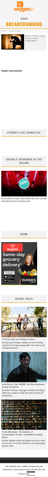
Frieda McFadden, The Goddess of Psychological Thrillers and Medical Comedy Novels (22, 434)
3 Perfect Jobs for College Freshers (18, 339)
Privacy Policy (24, 474)
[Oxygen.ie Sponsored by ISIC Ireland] (24, 195)
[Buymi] (19, 284)
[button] (12, 42)
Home (3, 31)
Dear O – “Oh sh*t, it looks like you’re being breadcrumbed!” (35, 38)
